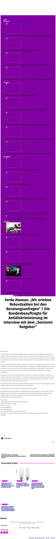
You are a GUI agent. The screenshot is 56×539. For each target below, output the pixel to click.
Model (10, 22)
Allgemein (6, 156)
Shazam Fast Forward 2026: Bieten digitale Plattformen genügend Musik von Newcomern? (30, 139)
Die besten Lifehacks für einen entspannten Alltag (19, 263)
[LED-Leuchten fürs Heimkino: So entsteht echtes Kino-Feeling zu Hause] (13, 107)
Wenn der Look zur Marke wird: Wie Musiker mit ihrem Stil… (22, 95)
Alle (7, 22)
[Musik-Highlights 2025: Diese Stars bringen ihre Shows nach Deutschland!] (13, 210)
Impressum (31, 537)
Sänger (18, 22)
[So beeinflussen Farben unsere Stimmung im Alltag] (13, 290)
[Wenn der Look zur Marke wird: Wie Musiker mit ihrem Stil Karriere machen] (13, 92)
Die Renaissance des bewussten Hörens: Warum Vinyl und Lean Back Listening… (27, 124)
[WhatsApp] (47, 445)
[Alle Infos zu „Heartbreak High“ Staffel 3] (13, 181)
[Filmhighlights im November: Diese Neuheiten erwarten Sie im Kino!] (13, 167)
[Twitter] (38, 445)
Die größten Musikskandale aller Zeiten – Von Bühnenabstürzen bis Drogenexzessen (29, 79)
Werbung (53, 537)
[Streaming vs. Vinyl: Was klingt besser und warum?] (13, 275)
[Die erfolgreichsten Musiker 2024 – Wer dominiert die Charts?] (13, 47)
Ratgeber (6, 221)
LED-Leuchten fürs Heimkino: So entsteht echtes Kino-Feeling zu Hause (25, 110)
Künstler (6, 21)
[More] (52, 445)
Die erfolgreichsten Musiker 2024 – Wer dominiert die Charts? (22, 50)
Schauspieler (23, 22)
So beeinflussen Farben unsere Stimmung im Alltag (19, 293)
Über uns (48, 537)
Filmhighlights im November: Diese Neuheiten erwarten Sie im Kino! (24, 169)
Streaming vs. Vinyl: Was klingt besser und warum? (20, 278)
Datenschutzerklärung (39, 537)
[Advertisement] (7, 424)
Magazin (6, 82)
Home (5, 19)
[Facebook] (34, 445)
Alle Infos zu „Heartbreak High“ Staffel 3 (17, 184)
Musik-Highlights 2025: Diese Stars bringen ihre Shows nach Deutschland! (26, 213)
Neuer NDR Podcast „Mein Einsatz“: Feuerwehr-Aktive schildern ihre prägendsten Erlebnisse (42, 455)
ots (4, 415)
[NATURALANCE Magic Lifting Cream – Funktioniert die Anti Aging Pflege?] (15, 216)
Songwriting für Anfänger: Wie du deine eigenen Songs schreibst (23, 234)
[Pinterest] (43, 445)
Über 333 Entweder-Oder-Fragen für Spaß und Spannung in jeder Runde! (25, 199)
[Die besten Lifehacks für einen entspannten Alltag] (13, 261)
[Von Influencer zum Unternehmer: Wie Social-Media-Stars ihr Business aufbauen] (13, 62)
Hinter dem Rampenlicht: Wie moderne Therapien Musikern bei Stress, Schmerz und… (28, 153)
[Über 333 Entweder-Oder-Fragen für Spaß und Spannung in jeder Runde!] (13, 196)
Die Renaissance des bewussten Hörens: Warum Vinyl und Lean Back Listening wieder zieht (37, 486)
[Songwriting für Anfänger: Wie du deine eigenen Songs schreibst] (13, 232)
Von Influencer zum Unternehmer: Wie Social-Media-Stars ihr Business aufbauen (27, 65)
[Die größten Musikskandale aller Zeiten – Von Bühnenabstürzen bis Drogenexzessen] (13, 76)
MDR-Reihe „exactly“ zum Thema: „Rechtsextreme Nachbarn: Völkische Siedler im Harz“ (13, 456)
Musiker (14, 22)
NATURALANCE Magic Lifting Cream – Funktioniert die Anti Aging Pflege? (25, 218)
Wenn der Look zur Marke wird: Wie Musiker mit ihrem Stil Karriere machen (7, 485)
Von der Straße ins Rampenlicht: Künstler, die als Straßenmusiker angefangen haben (29, 36)
